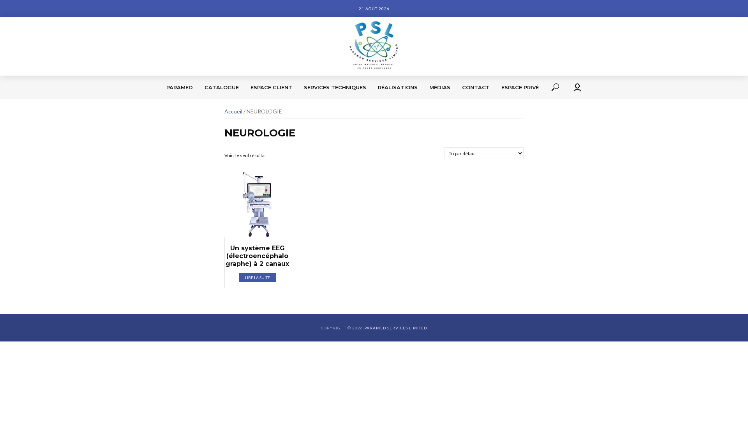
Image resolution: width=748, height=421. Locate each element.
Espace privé (520, 87)
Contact (476, 87)
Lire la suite (257, 277)
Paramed (179, 87)
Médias (439, 87)
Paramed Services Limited (395, 327)
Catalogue (222, 87)
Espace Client (271, 87)
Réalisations (398, 87)
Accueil (233, 111)
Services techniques (335, 87)
